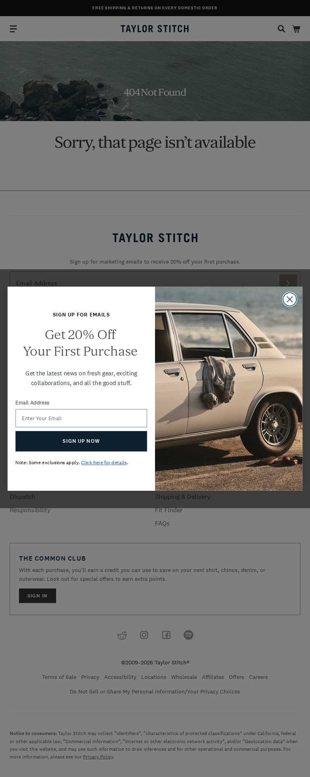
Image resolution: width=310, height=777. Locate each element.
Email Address (32, 402)
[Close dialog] (290, 299)
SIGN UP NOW (81, 440)
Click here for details (103, 462)
